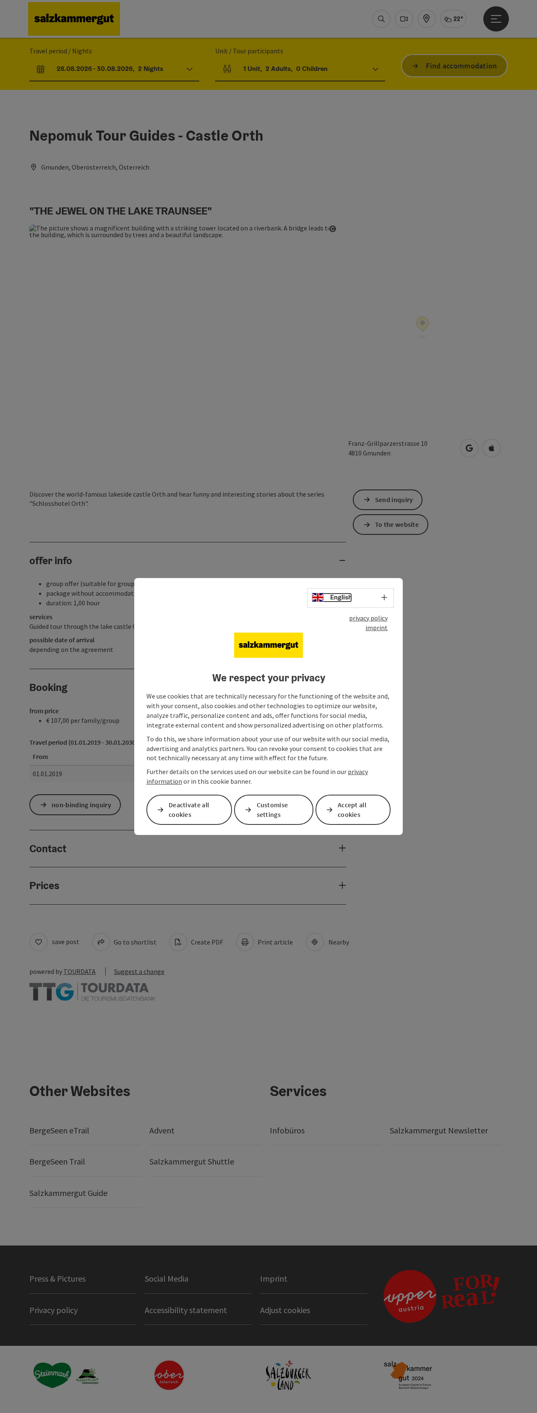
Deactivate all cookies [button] (189, 810)
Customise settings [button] (272, 810)
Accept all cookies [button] (352, 810)
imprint (376, 627)
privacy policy (368, 618)
